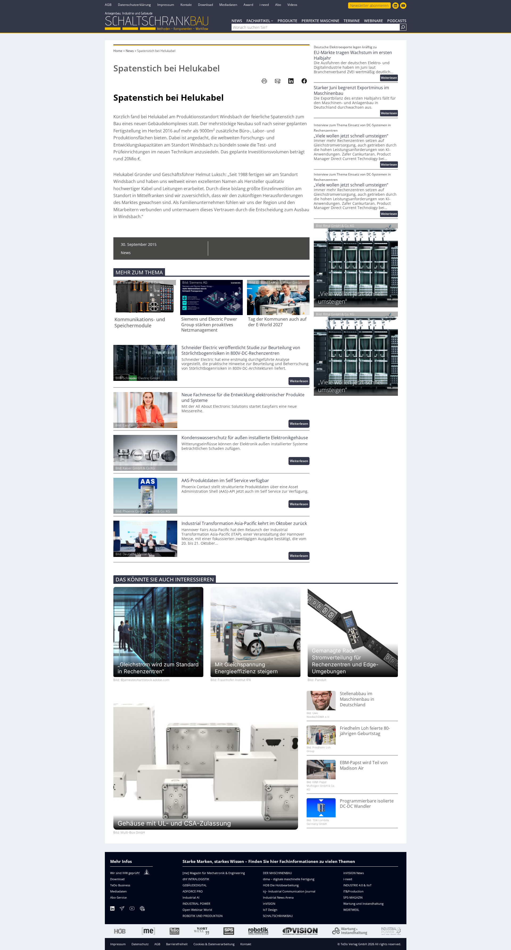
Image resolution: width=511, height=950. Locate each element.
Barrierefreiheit (177, 944)
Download (117, 879)
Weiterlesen (300, 381)
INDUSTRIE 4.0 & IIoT (357, 885)
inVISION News (353, 873)
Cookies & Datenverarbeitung (213, 944)
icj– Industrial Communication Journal (289, 891)
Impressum (118, 944)
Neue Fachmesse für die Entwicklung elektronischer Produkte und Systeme (243, 397)
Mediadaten (118, 891)
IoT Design (270, 910)
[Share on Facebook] (304, 81)
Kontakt (245, 944)
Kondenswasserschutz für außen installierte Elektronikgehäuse (245, 438)
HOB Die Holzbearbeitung (281, 885)
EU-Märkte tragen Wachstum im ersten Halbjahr (353, 55)
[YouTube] (132, 909)
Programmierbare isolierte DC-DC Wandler (367, 803)
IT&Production (353, 891)
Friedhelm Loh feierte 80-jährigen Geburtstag (365, 731)
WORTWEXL (351, 910)
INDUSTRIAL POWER (196, 904)
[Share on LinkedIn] (291, 81)
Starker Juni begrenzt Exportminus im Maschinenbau (351, 90)
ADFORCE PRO (193, 891)
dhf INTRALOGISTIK (196, 879)
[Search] (403, 27)
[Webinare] (142, 909)
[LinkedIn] (112, 909)
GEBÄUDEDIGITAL (195, 885)
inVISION (269, 904)
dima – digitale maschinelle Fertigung (288, 879)
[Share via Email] (277, 81)
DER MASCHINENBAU (277, 873)
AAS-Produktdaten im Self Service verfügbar (225, 480)
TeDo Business (120, 885)
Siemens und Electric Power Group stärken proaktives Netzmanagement (209, 324)
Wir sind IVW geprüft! (125, 873)
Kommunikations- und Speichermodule (139, 322)
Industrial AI (191, 897)
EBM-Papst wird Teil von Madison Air (364, 765)
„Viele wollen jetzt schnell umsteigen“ (351, 136)
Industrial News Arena (278, 897)
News (130, 50)
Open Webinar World (197, 910)
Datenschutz (140, 944)
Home (117, 50)
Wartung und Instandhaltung (363, 904)
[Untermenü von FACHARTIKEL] (272, 20)
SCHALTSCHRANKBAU (278, 916)
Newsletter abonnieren (369, 5)
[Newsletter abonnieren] (122, 909)
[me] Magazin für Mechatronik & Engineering (214, 873)
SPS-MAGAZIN (352, 897)
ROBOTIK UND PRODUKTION (202, 916)
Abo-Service (118, 897)
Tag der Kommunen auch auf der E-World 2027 (277, 322)
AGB (157, 944)
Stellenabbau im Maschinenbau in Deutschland (357, 699)
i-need (347, 879)
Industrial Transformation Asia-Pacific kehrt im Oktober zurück (244, 523)
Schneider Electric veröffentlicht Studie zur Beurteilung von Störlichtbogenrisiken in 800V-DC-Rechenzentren (241, 350)
